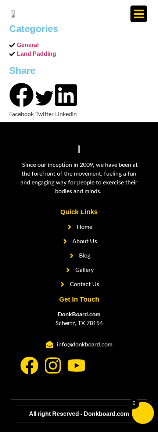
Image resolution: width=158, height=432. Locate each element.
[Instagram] (53, 365)
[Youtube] (76, 365)
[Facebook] (29, 365)
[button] (138, 14)
